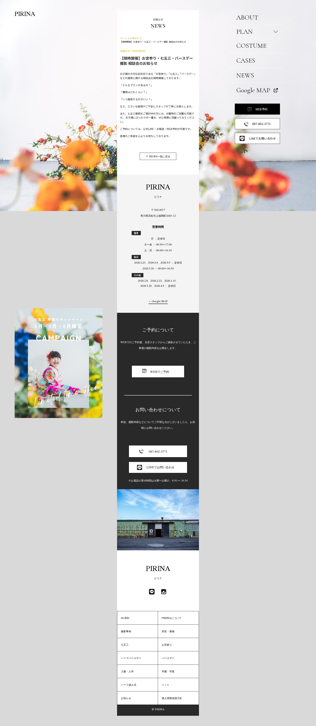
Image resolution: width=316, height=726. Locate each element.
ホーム (123, 38)
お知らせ (134, 38)
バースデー (168, 658)
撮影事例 (126, 631)
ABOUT (247, 17)
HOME (125, 618)
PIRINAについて (171, 618)
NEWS (245, 75)
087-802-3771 (261, 124)
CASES (245, 60)
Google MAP (253, 90)
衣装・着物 (168, 631)
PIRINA (25, 13)
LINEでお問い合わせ (262, 138)
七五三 (125, 645)
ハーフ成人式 (128, 685)
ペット (165, 685)
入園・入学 (127, 671)
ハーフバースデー (131, 658)
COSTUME (251, 46)
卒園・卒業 (168, 671)
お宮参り (167, 645)
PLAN (244, 32)
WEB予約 (261, 109)
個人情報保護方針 (172, 698)
